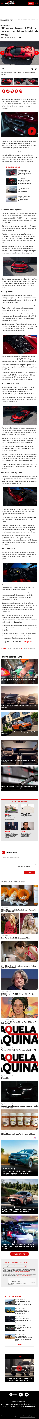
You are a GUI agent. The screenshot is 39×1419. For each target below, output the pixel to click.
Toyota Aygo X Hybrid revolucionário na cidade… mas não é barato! (18, 1211)
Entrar (31, 3)
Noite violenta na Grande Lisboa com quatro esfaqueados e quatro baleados (11, 817)
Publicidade (20, 1406)
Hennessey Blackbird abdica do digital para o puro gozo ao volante (23, 1320)
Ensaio (4, 1168)
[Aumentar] (36, 69)
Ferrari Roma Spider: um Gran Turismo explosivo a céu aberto (24, 199)
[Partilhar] (32, 69)
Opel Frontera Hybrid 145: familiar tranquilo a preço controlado (17, 1172)
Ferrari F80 (16, 648)
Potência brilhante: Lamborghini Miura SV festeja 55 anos (22, 1311)
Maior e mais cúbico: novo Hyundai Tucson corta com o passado (19, 706)
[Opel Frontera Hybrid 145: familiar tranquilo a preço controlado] (19, 1166)
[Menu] (2, 3)
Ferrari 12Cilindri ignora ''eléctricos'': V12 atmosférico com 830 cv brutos (24, 172)
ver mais (19, 1344)
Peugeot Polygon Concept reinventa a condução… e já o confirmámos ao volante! (18, 1246)
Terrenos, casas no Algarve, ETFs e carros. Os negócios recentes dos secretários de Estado (11, 835)
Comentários (12, 852)
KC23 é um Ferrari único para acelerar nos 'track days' (24, 190)
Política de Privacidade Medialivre (22, 1271)
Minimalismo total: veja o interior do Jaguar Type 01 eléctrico (18, 760)
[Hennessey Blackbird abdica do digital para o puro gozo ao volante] (10, 1321)
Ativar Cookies (30, 1406)
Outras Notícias (19, 802)
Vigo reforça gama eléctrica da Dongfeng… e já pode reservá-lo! (18, 732)
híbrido (25, 648)
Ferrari (9, 648)
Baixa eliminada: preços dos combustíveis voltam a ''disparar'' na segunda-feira (18, 680)
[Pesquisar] (36, 3)
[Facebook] (21, 1395)
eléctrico (32, 648)
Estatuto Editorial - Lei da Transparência (14, 1404)
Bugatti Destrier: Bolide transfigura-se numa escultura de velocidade (23, 1303)
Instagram (27, 642)
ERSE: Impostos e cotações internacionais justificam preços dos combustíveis (18, 787)
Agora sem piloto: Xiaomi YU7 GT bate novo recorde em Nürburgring (23, 1329)
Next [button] (36, 53)
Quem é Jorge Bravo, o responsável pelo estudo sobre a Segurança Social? (27, 835)
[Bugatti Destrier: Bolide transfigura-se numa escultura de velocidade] (10, 1304)
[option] (19, 53)
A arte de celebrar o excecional (26, 816)
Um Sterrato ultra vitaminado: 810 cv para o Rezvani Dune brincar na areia (23, 1338)
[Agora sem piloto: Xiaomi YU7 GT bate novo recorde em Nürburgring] (10, 1330)
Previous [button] (2, 53)
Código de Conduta (9, 1406)
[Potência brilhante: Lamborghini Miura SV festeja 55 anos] (10, 1313)
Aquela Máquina (4, 19)
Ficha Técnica (32, 1404)
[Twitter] (27, 1395)
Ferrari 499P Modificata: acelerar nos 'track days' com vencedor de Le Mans (25, 181)
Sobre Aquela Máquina (19, 1401)
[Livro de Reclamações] (13, 1395)
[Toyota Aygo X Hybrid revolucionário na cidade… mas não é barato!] (19, 1204)
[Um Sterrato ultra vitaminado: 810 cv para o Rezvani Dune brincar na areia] (10, 1339)
